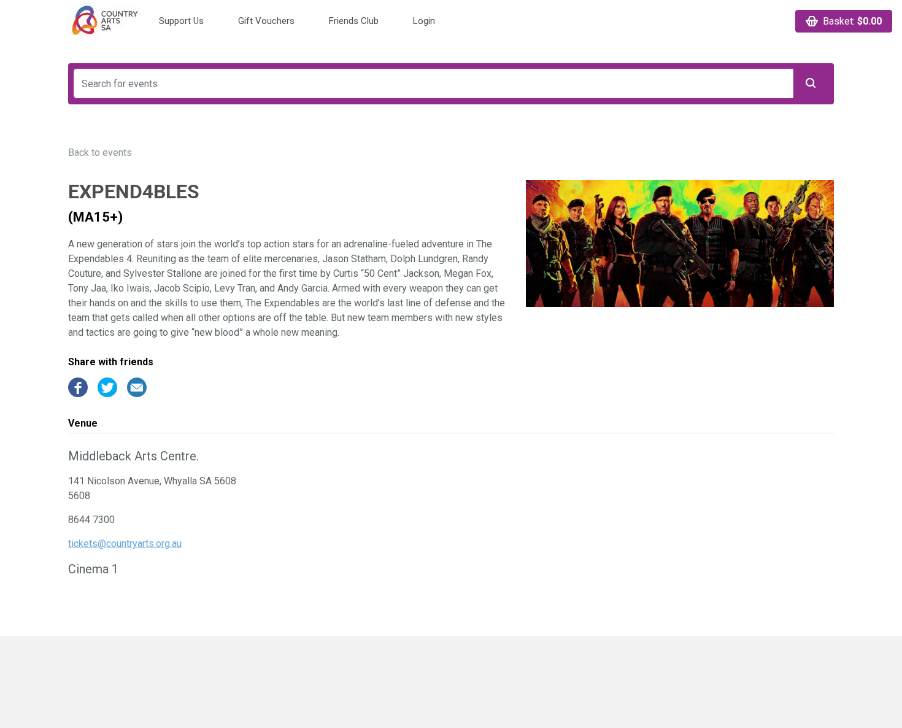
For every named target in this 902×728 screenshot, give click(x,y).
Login (424, 20)
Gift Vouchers (266, 20)
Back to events (100, 152)
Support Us (181, 20)
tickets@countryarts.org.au (125, 543)
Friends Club (354, 20)
